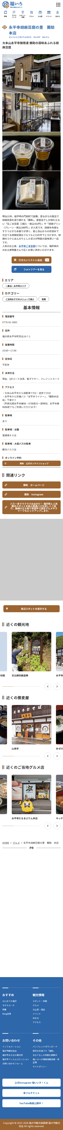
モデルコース (14, 16)
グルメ (31, 16)
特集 (5, 16)
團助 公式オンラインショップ (34, 463)
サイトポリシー (40, 1066)
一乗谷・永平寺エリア (16, 285)
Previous (47, 686)
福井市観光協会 (9, 1050)
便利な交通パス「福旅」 (44, 1050)
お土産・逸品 (39, 1009)
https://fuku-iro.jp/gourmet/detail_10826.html (30, 707)
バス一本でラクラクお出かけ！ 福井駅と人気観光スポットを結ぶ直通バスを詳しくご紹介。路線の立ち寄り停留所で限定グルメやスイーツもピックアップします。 (34, 507)
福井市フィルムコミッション (15, 1059)
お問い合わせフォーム (12, 1063)
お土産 (40, 16)
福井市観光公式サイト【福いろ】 (12, 4)
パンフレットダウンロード (45, 1046)
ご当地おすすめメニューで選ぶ (20, 299)
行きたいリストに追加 (30, 260)
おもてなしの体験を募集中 (45, 1055)
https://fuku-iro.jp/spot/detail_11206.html (28, 634)
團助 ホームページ (33, 485)
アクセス (37, 1022)
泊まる (57, 16)
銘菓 (44, 299)
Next (57, 686)
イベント (49, 16)
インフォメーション (11, 1046)
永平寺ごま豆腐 (27, 246)
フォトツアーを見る (33, 269)
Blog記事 (6, 1013)
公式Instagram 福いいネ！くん (31, 1082)
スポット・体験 (23, 16)
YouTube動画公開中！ (31, 1103)
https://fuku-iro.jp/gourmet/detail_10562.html (30, 777)
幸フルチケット (31, 1093)
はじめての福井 (9, 1001)
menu (58, 4)
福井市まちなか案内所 (12, 1055)
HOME (5, 842)
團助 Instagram (33, 494)
